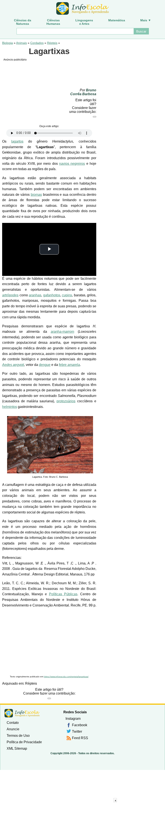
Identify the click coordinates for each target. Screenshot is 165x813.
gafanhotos (51, 295)
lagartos (17, 141)
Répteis (52, 43)
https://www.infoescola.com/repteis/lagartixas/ (66, 676)
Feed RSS (80, 738)
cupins (67, 295)
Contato (13, 722)
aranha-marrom (62, 331)
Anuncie (13, 729)
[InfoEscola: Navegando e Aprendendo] (82, 8)
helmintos (9, 407)
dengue (44, 365)
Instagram (73, 718)
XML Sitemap (17, 748)
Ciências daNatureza (22, 22)
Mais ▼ (145, 20)
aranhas (35, 295)
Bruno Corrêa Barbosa (83, 92)
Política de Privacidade (24, 742)
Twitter (77, 731)
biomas (36, 194)
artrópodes (10, 295)
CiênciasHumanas (53, 22)
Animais (21, 43)
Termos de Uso (18, 735)
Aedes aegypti (13, 365)
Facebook (79, 725)
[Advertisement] (49, 641)
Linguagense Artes (84, 22)
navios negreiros (72, 163)
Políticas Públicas (63, 594)
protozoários (66, 401)
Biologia (7, 43)
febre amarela (69, 365)
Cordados (37, 43)
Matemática (116, 20)
